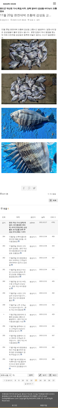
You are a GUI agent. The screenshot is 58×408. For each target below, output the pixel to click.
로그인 (14, 405)
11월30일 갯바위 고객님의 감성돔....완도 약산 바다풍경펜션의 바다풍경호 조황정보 (18, 249)
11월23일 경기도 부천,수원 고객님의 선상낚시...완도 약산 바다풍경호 (17, 285)
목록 (54, 200)
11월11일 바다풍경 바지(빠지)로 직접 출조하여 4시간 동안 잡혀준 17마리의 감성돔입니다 (18, 363)
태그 (54, 375)
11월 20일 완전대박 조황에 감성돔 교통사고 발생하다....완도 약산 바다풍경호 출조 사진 (18, 318)
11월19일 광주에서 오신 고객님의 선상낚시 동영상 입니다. (17, 328)
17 (53, 380)
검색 (31, 375)
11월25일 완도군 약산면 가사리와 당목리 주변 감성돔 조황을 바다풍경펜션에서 (17, 273)
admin (32, 223)
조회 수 (53, 217)
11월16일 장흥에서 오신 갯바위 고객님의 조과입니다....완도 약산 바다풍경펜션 (18, 339)
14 (40, 380)
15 (45, 380)
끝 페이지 (28, 384)
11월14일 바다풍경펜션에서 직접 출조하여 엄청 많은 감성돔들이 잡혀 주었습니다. (18, 351)
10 (23, 380)
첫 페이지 (8, 380)
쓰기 (44, 375)
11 (27, 380)
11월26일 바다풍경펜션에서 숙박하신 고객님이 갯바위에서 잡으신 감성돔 (18, 261)
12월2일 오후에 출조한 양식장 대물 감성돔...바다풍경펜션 (17, 239)
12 (31, 380)
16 (49, 380)
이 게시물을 (52, 194)
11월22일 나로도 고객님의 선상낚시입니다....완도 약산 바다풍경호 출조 (17, 296)
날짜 (43, 217)
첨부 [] (5, 194)
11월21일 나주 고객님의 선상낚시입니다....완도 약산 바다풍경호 (17, 307)
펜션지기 (5, 20)
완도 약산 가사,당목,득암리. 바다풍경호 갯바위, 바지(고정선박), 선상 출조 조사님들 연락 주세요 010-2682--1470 (18, 227)
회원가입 (43, 405)
